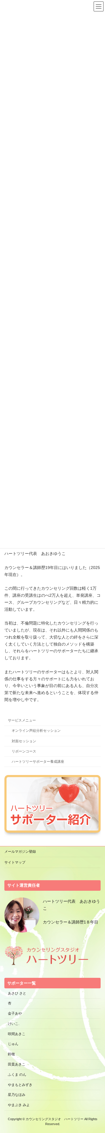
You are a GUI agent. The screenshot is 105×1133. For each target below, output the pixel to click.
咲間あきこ (16, 1034)
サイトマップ (14, 862)
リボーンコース (24, 751)
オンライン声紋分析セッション (36, 731)
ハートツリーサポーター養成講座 (38, 762)
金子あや (15, 1013)
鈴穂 (11, 1054)
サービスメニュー (22, 720)
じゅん (13, 1044)
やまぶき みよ (19, 1105)
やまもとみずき (20, 1085)
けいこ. (13, 1024)
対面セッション (24, 741)
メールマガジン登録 (20, 852)
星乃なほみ (16, 1095)
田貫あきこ (16, 1064)
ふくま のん (17, 1075)
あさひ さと (19, 993)
